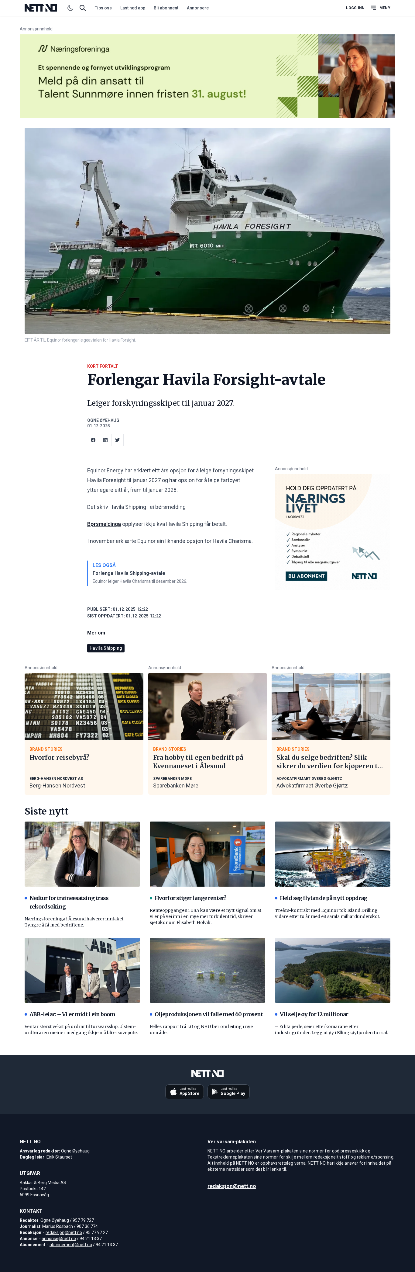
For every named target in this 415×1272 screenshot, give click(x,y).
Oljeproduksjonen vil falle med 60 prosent (209, 1014)
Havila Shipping (106, 648)
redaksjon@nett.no (64, 1232)
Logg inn (355, 8)
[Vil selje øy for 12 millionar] (332, 970)
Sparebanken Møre (175, 785)
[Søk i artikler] (82, 8)
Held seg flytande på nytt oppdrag (323, 898)
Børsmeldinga (104, 524)
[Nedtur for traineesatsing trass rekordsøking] (82, 854)
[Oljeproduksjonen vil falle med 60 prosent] (207, 970)
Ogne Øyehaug (103, 420)
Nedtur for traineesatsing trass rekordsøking (68, 902)
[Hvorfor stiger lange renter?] (207, 854)
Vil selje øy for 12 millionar (314, 1014)
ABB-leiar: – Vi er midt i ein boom (72, 1014)
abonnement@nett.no (71, 1244)
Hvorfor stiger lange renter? (190, 898)
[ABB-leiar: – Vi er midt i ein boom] (82, 970)
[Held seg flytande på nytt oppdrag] (332, 854)
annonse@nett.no (59, 1238)
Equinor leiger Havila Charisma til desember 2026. (140, 581)
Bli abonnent (166, 7)
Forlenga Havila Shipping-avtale (129, 573)
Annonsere (198, 7)
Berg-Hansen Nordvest (57, 785)
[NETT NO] (46, 8)
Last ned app (132, 7)
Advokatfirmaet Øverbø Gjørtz (312, 785)
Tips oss (103, 7)
